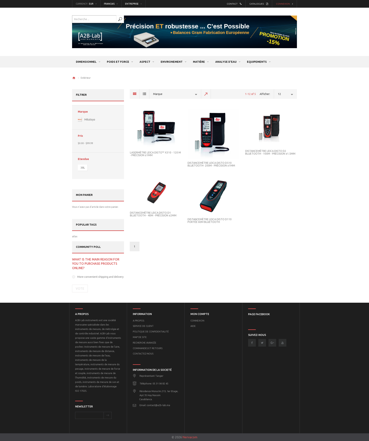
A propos (138, 320)
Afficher (264, 94)
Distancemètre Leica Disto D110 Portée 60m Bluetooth (210, 220)
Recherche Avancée (144, 342)
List (144, 94)
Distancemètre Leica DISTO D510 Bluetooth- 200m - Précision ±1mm (211, 164)
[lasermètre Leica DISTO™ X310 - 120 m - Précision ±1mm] (155, 128)
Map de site (140, 337)
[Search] (120, 19)
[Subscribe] (108, 415)
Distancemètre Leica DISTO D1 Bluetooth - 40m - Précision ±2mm (153, 214)
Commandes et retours (147, 348)
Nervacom (190, 437)
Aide (193, 326)
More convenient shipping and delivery (100, 276)
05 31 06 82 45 (160, 383)
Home (74, 78)
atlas (74, 236)
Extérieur (86, 78)
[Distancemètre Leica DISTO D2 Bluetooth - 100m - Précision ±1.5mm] (271, 128)
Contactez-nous (143, 353)
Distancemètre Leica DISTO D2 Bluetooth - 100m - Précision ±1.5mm (270, 152)
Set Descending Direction (206, 94)
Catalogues (256, 3)
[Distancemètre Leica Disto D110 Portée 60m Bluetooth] (213, 196)
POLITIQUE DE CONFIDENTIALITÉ (151, 331)
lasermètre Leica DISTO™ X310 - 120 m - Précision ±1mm (155, 154)
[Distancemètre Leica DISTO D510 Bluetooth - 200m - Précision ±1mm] (213, 134)
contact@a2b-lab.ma (158, 405)
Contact (232, 3)
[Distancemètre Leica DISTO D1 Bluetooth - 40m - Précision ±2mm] (155, 193)
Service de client (143, 326)
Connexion (283, 3)
